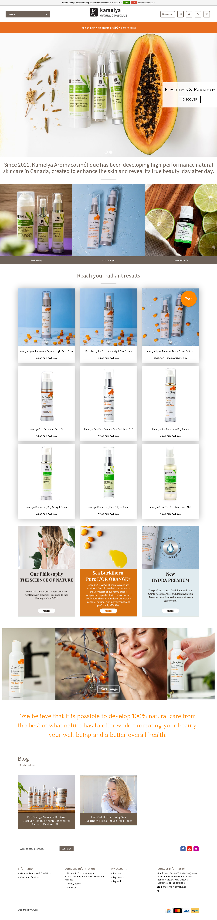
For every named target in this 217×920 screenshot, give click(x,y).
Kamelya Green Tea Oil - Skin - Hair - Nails (170, 507)
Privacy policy (74, 883)
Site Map (71, 887)
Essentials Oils (180, 260)
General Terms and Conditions (35, 873)
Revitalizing (36, 260)
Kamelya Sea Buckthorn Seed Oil (46, 429)
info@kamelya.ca (177, 886)
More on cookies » (146, 3)
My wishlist (118, 881)
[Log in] (190, 14)
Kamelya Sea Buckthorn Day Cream (170, 429)
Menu (12, 14)
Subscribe (66, 848)
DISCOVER (189, 99)
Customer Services (29, 877)
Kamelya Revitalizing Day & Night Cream (47, 507)
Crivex (34, 909)
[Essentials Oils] (181, 220)
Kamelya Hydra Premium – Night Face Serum (108, 351)
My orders (118, 877)
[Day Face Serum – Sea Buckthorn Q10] (108, 395)
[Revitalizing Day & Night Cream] (46, 473)
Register (117, 873)
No (134, 3)
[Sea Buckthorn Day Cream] (170, 395)
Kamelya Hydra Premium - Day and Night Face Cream (46, 351)
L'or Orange (108, 260)
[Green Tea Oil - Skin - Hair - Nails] (170, 473)
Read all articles (27, 764)
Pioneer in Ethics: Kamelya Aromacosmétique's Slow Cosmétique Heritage (84, 876)
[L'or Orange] (108, 220)
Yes (126, 3)
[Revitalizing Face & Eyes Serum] (108, 473)
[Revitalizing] (36, 220)
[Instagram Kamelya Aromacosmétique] (196, 848)
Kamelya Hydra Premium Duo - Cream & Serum (170, 351)
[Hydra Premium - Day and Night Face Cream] (46, 317)
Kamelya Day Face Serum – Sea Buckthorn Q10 (108, 429)
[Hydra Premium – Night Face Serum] (108, 317)
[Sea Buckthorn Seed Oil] (46, 395)
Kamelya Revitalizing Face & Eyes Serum (108, 507)
